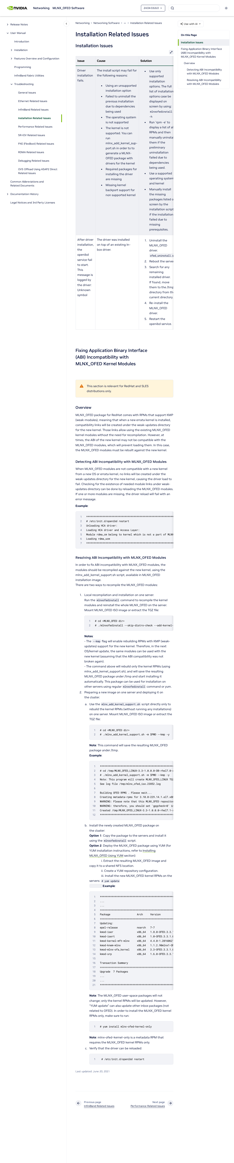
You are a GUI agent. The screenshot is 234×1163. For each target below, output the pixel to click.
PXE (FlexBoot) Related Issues (36, 144)
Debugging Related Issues (33, 161)
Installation (21, 50)
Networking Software (106, 23)
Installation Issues (192, 42)
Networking (41, 8)
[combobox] (194, 8)
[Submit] (172, 8)
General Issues (27, 92)
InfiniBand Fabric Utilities (29, 75)
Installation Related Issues (34, 118)
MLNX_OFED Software (68, 8)
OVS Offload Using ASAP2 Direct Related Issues (37, 171)
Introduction (21, 41)
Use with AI (191, 24)
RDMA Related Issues (31, 152)
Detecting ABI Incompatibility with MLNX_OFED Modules (204, 71)
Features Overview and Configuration (36, 58)
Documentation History (24, 194)
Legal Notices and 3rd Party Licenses (32, 202)
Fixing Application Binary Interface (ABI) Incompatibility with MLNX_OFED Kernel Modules (201, 52)
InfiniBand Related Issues (33, 109)
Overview (189, 63)
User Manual (18, 33)
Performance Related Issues (35, 126)
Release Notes (19, 24)
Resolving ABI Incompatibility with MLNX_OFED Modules (204, 82)
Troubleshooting (23, 84)
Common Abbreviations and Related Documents (27, 183)
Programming (22, 67)
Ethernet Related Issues (32, 101)
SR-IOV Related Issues (31, 135)
